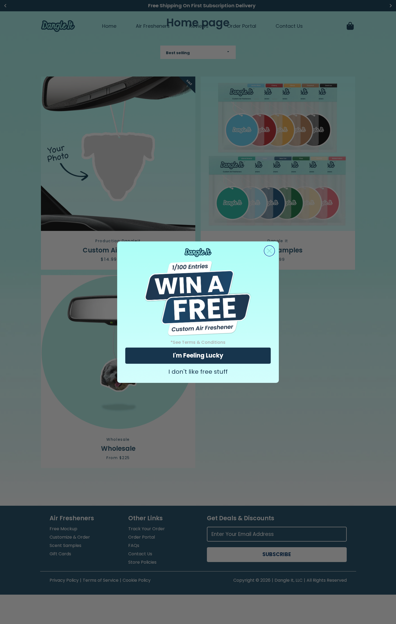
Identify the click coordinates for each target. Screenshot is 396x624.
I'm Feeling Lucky (198, 355)
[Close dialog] (269, 250)
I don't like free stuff (198, 372)
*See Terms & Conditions (198, 342)
